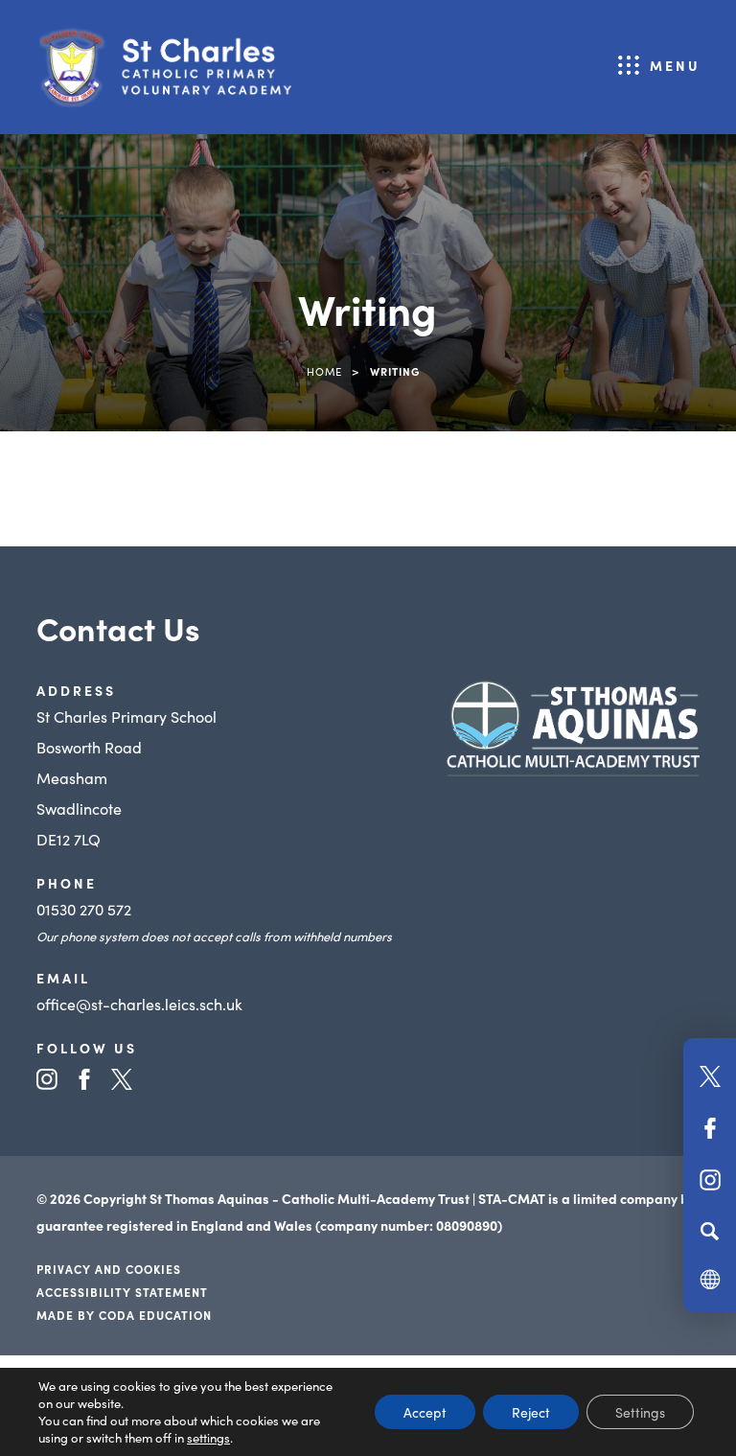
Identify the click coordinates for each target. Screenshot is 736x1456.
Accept (425, 1411)
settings (208, 1437)
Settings (640, 1411)
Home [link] (324, 371)
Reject (531, 1411)
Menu (675, 65)
